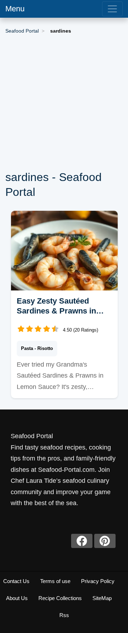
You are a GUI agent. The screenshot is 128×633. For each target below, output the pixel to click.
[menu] (112, 8)
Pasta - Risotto (37, 348)
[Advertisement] (64, 102)
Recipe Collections (60, 598)
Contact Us (16, 581)
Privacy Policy (97, 581)
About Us (17, 598)
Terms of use (55, 581)
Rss (64, 615)
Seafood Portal (22, 31)
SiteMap (102, 598)
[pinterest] (105, 541)
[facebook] (81, 541)
